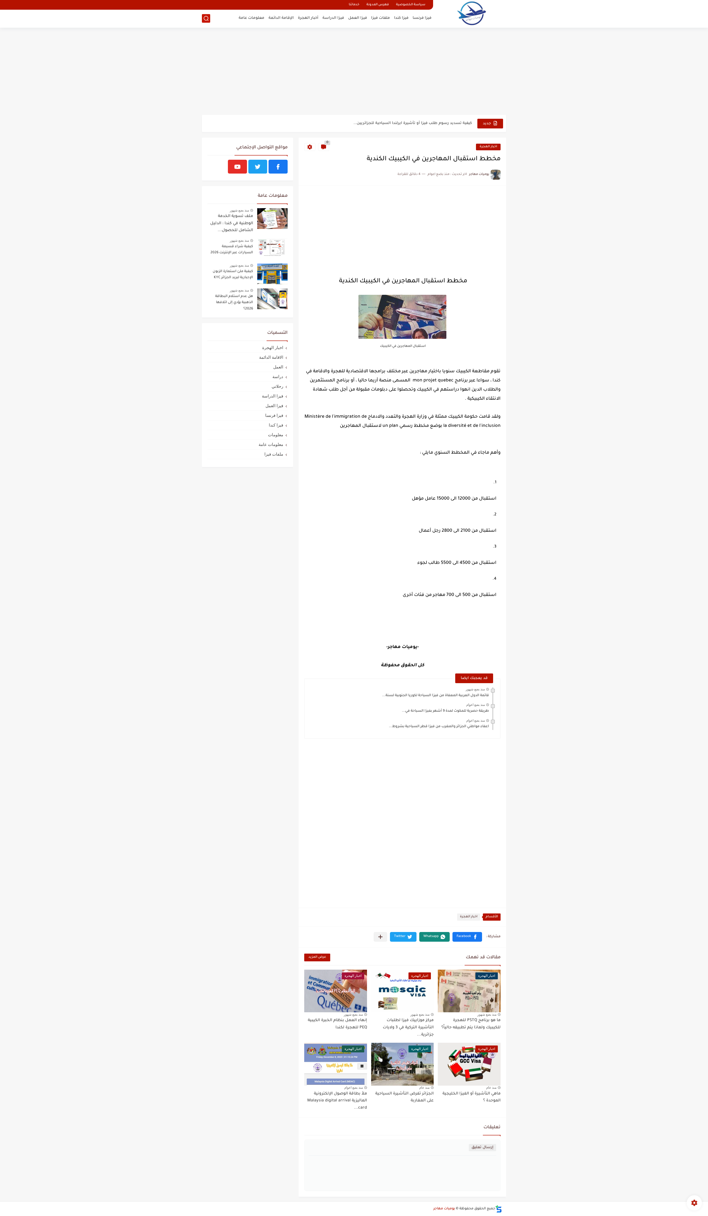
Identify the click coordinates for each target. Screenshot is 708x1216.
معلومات (275, 434)
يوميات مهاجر (444, 1209)
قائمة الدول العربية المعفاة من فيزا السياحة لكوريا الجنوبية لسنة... (435, 696)
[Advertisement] (354, 72)
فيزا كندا (401, 18)
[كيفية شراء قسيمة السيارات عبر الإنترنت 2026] (272, 249)
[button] (467, 937)
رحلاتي (277, 386)
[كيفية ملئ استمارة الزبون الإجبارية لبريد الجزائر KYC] (272, 274)
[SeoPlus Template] (498, 1209)
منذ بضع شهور (475, 689)
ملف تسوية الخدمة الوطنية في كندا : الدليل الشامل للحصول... (231, 223)
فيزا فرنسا (422, 18)
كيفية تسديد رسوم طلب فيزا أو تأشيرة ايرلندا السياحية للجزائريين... (412, 123)
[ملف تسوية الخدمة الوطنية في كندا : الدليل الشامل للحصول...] (272, 218)
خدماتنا (354, 5)
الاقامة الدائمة (271, 357)
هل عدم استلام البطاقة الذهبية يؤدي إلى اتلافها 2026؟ (234, 303)
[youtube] (237, 167)
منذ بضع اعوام (475, 705)
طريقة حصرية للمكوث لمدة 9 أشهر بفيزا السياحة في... (445, 711)
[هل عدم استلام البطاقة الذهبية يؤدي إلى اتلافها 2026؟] (272, 298)
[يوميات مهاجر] (471, 13)
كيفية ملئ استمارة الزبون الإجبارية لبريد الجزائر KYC (233, 275)
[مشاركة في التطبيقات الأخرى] (380, 937)
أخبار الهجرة (308, 18)
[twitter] (257, 167)
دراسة (277, 376)
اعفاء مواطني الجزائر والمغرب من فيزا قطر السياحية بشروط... (439, 727)
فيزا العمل (357, 18)
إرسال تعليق (482, 1147)
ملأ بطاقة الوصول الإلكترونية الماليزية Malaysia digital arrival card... (337, 1101)
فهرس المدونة (377, 5)
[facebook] (278, 167)
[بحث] (206, 18)
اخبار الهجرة (488, 147)
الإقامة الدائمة (281, 18)
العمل (278, 367)
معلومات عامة (251, 18)
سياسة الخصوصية (410, 5)
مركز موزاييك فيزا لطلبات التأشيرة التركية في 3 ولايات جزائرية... (408, 1027)
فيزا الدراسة (333, 18)
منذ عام (491, 1088)
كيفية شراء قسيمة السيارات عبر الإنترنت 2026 (231, 250)
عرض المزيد (317, 957)
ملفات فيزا (380, 18)
